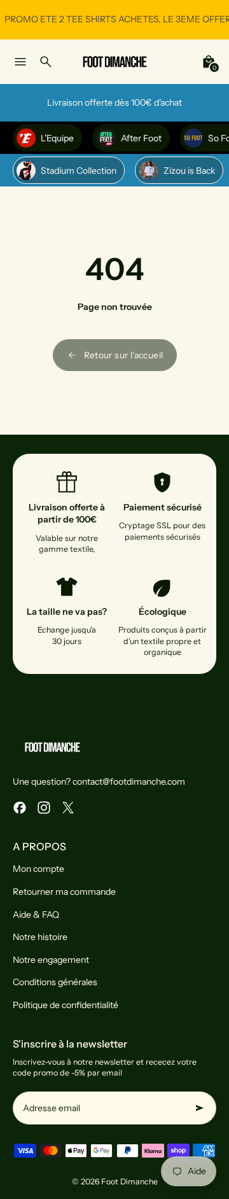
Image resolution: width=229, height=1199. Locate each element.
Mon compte (38, 868)
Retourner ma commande (64, 891)
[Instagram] (44, 808)
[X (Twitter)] (68, 808)
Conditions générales (55, 982)
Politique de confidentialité (65, 1005)
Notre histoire (40, 937)
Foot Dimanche (129, 1181)
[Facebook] (20, 808)
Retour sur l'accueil (123, 355)
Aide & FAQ (36, 914)
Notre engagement (51, 959)
